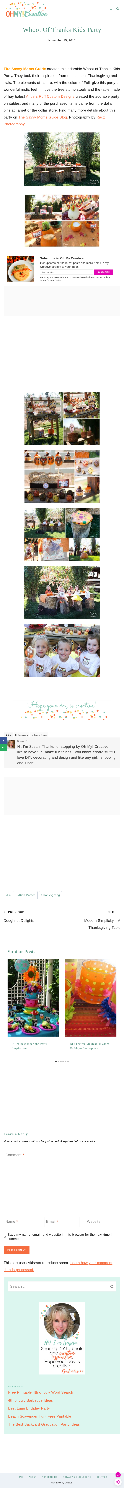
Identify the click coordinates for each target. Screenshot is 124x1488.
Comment (14, 1155)
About (33, 1477)
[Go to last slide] (11, 1009)
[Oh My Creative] (26, 9)
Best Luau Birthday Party (29, 1408)
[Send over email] (3, 747)
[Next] (113, 1009)
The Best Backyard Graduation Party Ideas (44, 1424)
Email (52, 1221)
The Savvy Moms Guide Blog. (43, 117)
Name (11, 1221)
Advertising (50, 1477)
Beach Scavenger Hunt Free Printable (39, 1416)
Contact (101, 1477)
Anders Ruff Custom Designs (50, 96)
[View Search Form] (117, 8)
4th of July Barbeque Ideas (30, 1400)
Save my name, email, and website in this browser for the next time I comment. (60, 1237)
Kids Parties (27, 895)
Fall (9, 895)
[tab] (56, 1061)
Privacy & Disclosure (77, 1477)
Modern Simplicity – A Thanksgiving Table (102, 919)
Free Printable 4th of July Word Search (40, 1392)
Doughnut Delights (19, 916)
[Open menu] (111, 8)
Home (20, 1477)
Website (93, 1221)
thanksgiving (50, 895)
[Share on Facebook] (3, 740)
